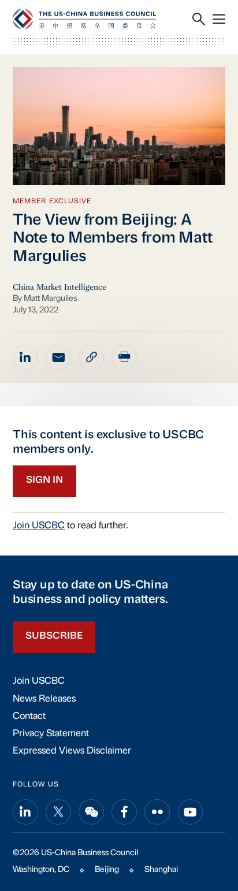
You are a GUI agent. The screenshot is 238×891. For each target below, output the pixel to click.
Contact (29, 716)
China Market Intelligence (59, 287)
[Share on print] (124, 357)
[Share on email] (58, 357)
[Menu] (219, 19)
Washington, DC (41, 870)
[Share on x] (58, 812)
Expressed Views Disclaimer (72, 751)
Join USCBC (39, 526)
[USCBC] (84, 19)
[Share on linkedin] (25, 357)
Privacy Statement (51, 734)
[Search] (198, 19)
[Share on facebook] (124, 812)
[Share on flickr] (157, 812)
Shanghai (161, 870)
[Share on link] (91, 357)
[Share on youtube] (190, 812)
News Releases (44, 699)
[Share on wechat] (91, 812)
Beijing (107, 870)
